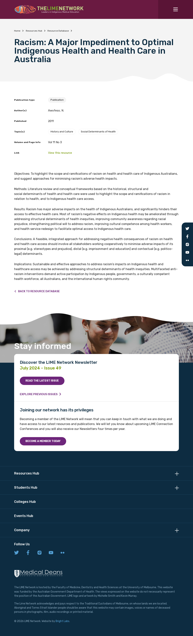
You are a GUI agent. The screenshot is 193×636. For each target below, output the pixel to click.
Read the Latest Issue (42, 380)
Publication (57, 99)
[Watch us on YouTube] (51, 552)
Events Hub (23, 516)
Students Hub (25, 487)
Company (22, 530)
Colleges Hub (25, 502)
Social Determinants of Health (98, 131)
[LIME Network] (49, 9)
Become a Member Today (43, 441)
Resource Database (58, 30)
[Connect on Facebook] (28, 552)
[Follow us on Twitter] (16, 552)
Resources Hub (34, 30)
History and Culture (62, 131)
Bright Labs (62, 621)
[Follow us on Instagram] (39, 552)
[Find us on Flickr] (62, 552)
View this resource (60, 153)
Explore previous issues (39, 394)
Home (17, 30)
